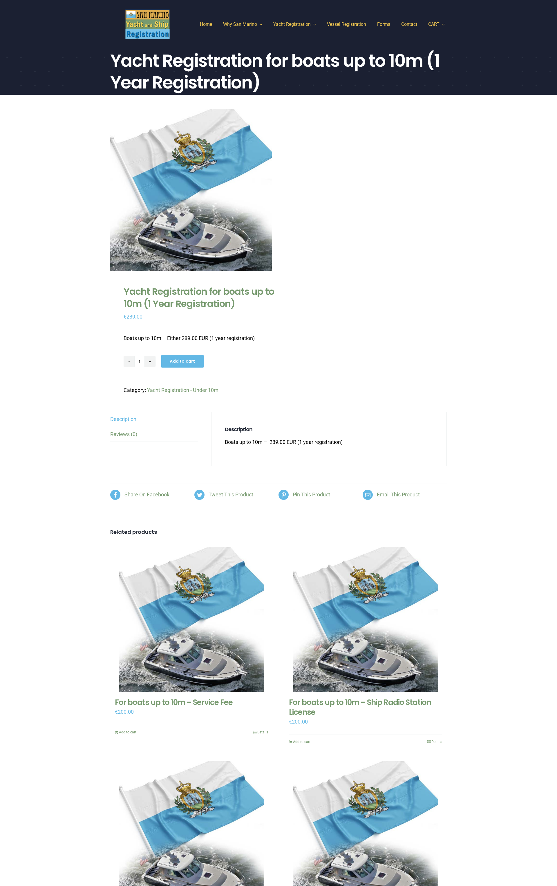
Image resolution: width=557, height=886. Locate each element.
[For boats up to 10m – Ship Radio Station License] (365, 619)
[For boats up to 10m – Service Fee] (191, 619)
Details (262, 732)
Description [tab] (123, 419)
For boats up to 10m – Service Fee (174, 702)
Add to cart (182, 361)
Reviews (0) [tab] (123, 434)
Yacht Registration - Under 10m (182, 390)
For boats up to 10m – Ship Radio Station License (360, 707)
